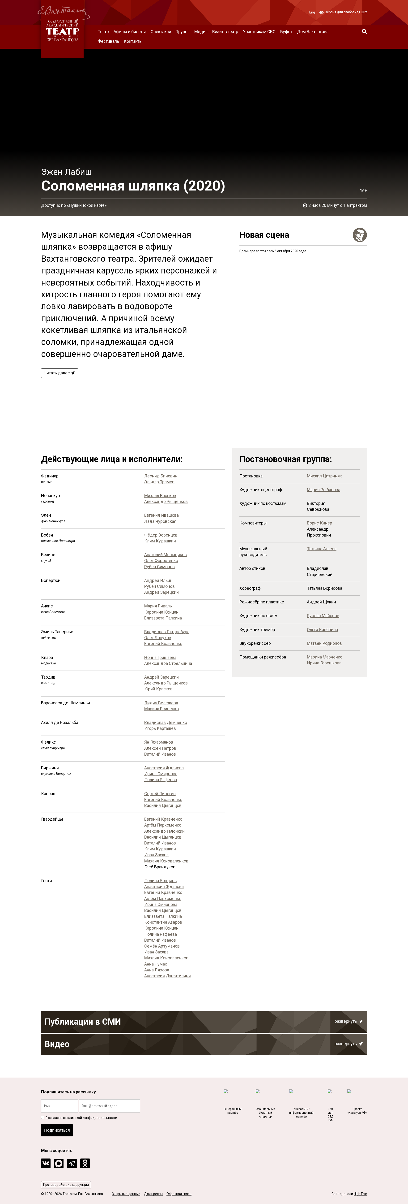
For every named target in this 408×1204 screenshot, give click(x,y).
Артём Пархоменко (162, 825)
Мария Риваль (158, 605)
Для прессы (153, 1194)
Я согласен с (81, 1118)
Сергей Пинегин (160, 793)
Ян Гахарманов (158, 742)
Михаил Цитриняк (324, 475)
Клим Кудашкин (160, 540)
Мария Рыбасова (323, 489)
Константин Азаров (163, 922)
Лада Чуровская (160, 521)
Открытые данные (126, 1194)
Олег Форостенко (161, 560)
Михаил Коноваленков (166, 860)
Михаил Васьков (160, 495)
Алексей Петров (160, 748)
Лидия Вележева (161, 702)
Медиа (201, 31)
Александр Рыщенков (166, 501)
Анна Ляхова (156, 969)
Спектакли (161, 31)
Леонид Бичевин (160, 475)
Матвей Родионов (324, 643)
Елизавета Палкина (163, 617)
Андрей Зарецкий (161, 592)
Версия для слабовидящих (345, 12)
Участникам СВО (259, 31)
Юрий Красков (158, 688)
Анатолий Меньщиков (165, 554)
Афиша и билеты (130, 31)
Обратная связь (178, 1194)
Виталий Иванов (160, 754)
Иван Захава (156, 854)
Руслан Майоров (323, 615)
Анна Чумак (155, 963)
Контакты (133, 41)
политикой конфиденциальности (91, 1118)
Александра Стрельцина (168, 663)
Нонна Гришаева (160, 657)
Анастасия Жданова (164, 767)
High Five (360, 1194)
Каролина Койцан (161, 612)
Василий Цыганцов (163, 805)
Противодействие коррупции (66, 1185)
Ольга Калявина (322, 629)
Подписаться (57, 1130)
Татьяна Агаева (321, 548)
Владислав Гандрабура (166, 631)
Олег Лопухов (157, 637)
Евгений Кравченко (163, 643)
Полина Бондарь (160, 880)
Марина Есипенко (161, 708)
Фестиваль (108, 41)
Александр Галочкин (164, 831)
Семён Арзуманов (162, 946)
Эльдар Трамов (159, 481)
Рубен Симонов (159, 566)
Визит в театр (225, 31)
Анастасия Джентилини (167, 975)
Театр (103, 31)
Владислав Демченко (165, 722)
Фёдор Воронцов (161, 535)
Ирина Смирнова (160, 773)
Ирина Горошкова (324, 662)
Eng (312, 12)
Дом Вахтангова (312, 31)
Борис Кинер (319, 522)
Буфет (286, 31)
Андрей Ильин (158, 580)
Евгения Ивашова (161, 515)
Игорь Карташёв (160, 728)
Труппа (183, 31)
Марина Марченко (324, 656)
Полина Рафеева (160, 779)
